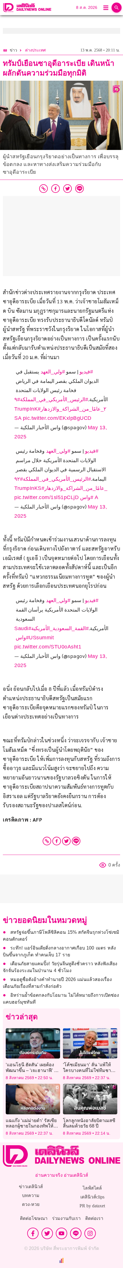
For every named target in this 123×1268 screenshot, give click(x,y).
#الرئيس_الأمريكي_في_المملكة (54, 399)
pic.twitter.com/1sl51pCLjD (46, 497)
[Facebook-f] (33, 1233)
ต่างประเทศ (35, 50)
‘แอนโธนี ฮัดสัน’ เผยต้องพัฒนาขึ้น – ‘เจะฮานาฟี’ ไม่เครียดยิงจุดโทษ (32, 1070)
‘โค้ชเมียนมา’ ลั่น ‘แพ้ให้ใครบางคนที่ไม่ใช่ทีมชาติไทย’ (88, 1070)
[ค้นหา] (117, 8)
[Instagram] (90, 1233)
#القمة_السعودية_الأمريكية (60, 628)
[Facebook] (56, 841)
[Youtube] (61, 1233)
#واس (87, 497)
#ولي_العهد (53, 372)
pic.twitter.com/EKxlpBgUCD (57, 418)
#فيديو (86, 372)
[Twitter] (66, 841)
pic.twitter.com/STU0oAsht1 (47, 647)
